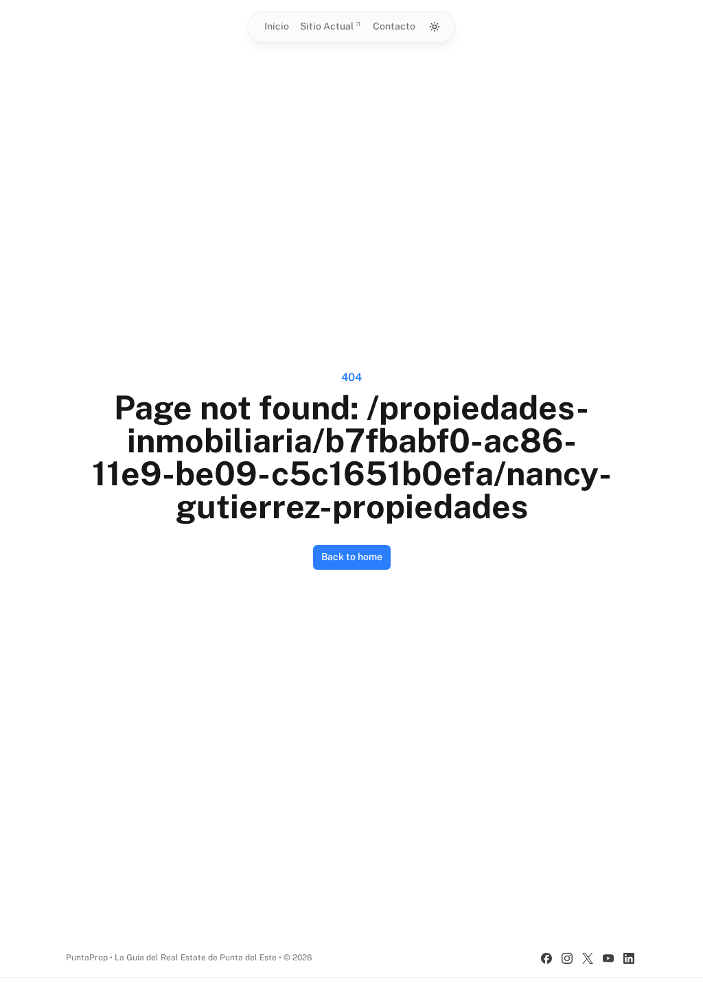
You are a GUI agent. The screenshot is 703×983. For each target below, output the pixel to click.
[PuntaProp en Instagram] (567, 958)
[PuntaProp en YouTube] (608, 958)
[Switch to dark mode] (434, 26)
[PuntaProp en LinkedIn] (629, 958)
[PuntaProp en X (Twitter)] (587, 958)
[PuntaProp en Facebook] (546, 958)
